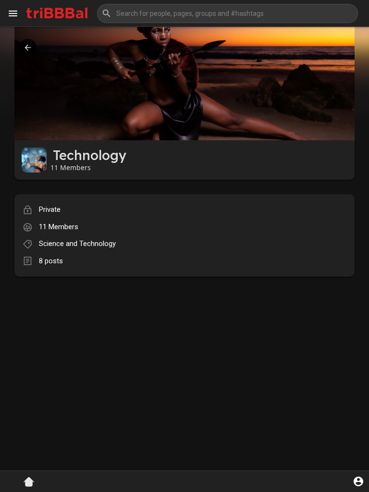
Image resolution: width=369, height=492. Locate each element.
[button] (227, 13)
